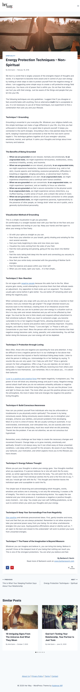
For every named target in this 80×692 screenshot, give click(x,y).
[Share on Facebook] (7, 567)
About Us (26, 676)
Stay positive (11, 517)
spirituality (10, 56)
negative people (28, 283)
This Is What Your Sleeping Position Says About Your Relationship (19, 583)
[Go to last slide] (6, 627)
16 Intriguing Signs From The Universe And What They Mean (18, 637)
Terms (47, 676)
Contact (55, 676)
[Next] (74, 627)
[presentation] (20, 617)
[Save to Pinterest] (12, 567)
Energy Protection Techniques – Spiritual (61, 581)
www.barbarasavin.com (64, 561)
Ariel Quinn (11, 70)
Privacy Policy (37, 676)
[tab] (35, 652)
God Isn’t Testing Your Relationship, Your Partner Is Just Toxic (59, 637)
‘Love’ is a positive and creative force (21, 379)
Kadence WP (57, 686)
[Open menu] (78, 5)
